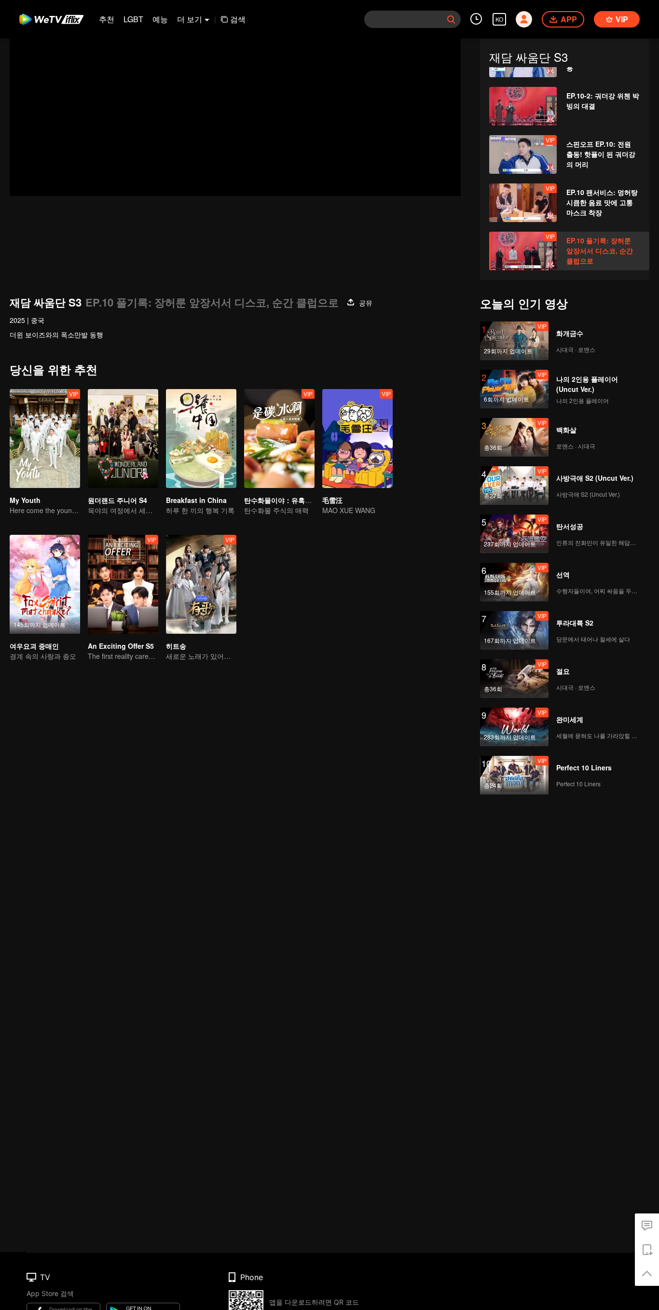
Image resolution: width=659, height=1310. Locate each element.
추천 (106, 19)
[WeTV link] (51, 19)
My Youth (25, 500)
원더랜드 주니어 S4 (117, 500)
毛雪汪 (332, 500)
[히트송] (201, 584)
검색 (238, 19)
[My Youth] (45, 438)
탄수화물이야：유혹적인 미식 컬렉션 (300, 500)
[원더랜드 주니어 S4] (123, 438)
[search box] (451, 19)
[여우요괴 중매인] (45, 584)
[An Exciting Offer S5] (123, 584)
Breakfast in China (196, 500)
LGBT (133, 19)
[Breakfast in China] (201, 438)
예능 (160, 19)
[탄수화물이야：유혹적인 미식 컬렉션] (279, 438)
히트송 (176, 646)
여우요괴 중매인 (34, 646)
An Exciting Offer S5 (121, 646)
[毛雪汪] (357, 438)
